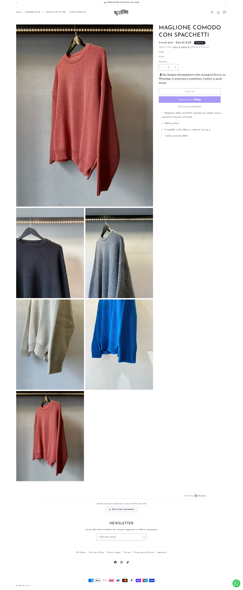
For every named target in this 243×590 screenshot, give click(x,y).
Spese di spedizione (181, 47)
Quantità (163, 62)
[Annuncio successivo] (226, 2)
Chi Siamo (81, 552)
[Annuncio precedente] (17, 2)
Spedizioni (162, 552)
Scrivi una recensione (124, 510)
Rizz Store (27, 585)
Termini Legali (114, 552)
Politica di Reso (96, 552)
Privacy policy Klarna (144, 552)
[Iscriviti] (143, 537)
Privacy (127, 552)
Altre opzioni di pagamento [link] (189, 106)
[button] (33, 12)
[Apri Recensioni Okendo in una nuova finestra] (195, 495)
